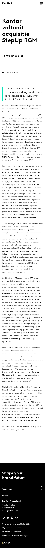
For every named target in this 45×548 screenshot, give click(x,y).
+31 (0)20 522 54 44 (12, 511)
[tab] (22, 485)
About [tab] (5, 495)
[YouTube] (12, 518)
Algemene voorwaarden (11, 528)
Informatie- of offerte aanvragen (15, 536)
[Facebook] (7, 518)
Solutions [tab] (7, 489)
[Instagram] (3, 518)
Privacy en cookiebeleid (11, 532)
